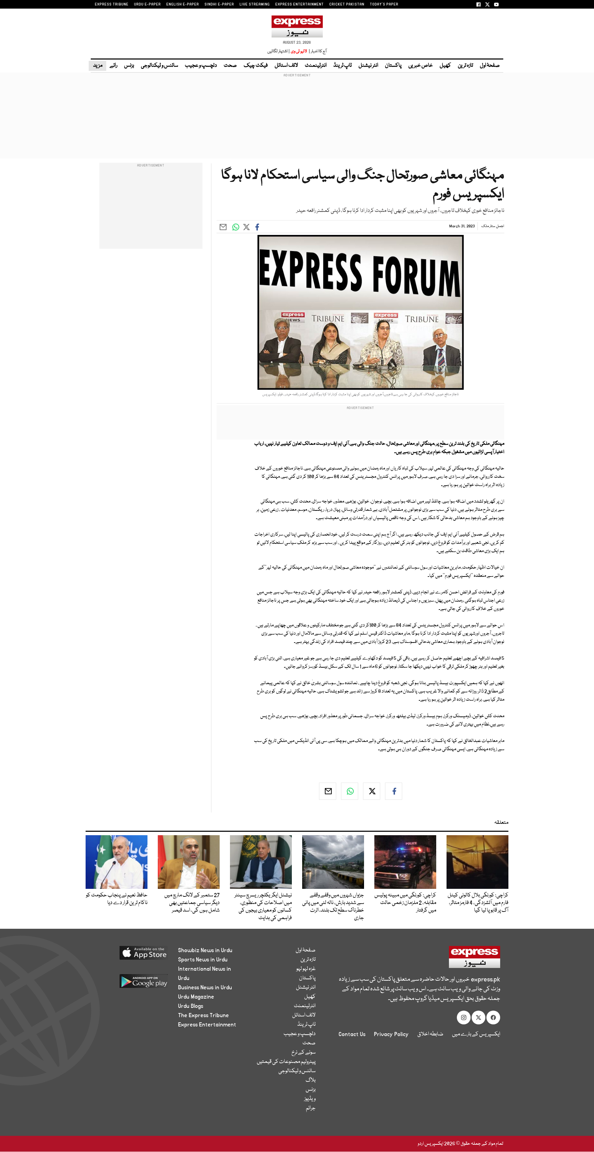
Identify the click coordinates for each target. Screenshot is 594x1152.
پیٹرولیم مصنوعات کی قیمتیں (286, 1062)
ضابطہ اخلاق (430, 1034)
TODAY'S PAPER (384, 4)
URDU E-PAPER (147, 4)
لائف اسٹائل (286, 66)
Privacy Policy (391, 1034)
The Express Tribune (203, 1015)
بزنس (129, 66)
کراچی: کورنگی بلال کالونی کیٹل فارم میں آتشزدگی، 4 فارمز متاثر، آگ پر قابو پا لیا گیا (478, 903)
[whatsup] (349, 791)
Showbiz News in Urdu (205, 950)
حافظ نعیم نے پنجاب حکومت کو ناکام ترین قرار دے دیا (116, 899)
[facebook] (393, 791)
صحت (230, 66)
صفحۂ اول (490, 66)
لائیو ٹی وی (299, 51)
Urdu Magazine (196, 997)
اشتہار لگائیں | (278, 51)
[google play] (131, 983)
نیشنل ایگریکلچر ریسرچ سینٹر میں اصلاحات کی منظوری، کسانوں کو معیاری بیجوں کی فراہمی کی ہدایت (263, 906)
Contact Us (352, 1034)
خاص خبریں (420, 66)
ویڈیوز (310, 1099)
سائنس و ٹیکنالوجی (159, 66)
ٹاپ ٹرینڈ (342, 66)
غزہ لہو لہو (306, 969)
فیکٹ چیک (256, 66)
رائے (113, 66)
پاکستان (393, 66)
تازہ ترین (465, 66)
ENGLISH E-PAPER (182, 4)
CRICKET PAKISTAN (346, 4)
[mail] (327, 791)
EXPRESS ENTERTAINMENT (299, 4)
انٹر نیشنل (368, 66)
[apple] (131, 955)
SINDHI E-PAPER (219, 4)
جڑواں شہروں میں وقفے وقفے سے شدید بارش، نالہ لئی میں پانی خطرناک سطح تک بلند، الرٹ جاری (333, 906)
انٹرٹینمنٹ (316, 66)
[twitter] (371, 791)
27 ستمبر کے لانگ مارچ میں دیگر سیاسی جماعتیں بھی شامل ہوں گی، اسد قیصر (192, 903)
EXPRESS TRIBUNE (112, 4)
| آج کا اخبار (317, 51)
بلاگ (311, 1080)
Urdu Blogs (190, 1006)
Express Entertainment (207, 1025)
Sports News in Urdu (203, 960)
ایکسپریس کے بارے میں (476, 1034)
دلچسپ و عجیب (201, 66)
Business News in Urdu (205, 987)
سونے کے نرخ (304, 1052)
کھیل (445, 66)
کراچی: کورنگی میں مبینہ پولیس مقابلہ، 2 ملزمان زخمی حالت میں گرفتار (405, 903)
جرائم (311, 1108)
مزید (97, 66)
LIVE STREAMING (255, 4)
